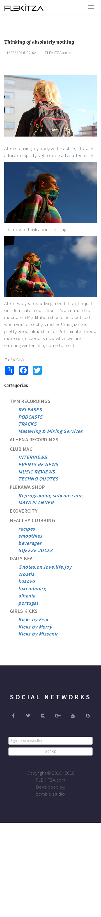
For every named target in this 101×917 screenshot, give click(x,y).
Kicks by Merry (35, 626)
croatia (26, 574)
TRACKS (27, 424)
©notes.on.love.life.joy (45, 567)
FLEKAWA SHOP (27, 487)
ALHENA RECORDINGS (34, 439)
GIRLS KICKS (24, 611)
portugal (28, 603)
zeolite (67, 148)
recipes (26, 529)
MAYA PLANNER (36, 502)
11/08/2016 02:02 (20, 52)
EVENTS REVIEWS (38, 464)
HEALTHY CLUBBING (32, 520)
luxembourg (32, 588)
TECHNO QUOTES (38, 478)
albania (26, 595)
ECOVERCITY (24, 511)
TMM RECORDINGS (30, 401)
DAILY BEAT (23, 558)
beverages (30, 543)
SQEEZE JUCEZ (35, 550)
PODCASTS (30, 417)
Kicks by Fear (33, 619)
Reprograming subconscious (51, 495)
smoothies (30, 536)
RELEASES (30, 409)
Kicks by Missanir (38, 633)
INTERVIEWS (32, 457)
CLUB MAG (21, 449)
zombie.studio (50, 794)
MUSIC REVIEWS (36, 471)
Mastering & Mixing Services (50, 431)
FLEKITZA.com (58, 52)
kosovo (26, 581)
